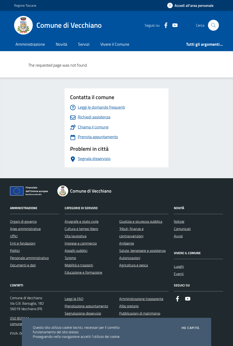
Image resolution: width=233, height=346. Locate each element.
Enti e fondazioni (22, 243)
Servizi (83, 44)
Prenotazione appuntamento (86, 306)
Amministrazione (30, 44)
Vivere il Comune (114, 44)
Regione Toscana (25, 5)
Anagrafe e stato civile (82, 221)
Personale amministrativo (29, 258)
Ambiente (126, 243)
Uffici (14, 236)
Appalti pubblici (76, 250)
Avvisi (178, 236)
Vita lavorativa (75, 236)
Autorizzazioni (129, 258)
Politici (15, 250)
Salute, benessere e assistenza (142, 250)
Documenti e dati (23, 265)
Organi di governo (23, 221)
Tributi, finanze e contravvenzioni (131, 232)
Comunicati (182, 228)
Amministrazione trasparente (141, 298)
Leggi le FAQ (74, 298)
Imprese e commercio (81, 243)
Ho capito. (191, 327)
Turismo (70, 258)
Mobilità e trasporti (79, 265)
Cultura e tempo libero (81, 228)
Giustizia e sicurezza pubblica (140, 221)
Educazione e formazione (83, 272)
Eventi (179, 273)
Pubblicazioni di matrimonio (139, 313)
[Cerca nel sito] (213, 25)
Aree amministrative (25, 228)
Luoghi (179, 266)
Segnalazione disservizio (83, 313)
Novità (61, 44)
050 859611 (19, 318)
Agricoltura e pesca (133, 265)
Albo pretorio (129, 306)
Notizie (179, 221)
